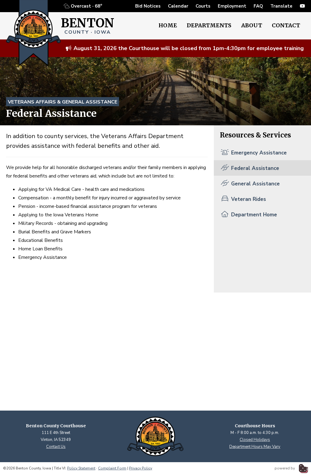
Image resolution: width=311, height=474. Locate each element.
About (251, 25)
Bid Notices (148, 6)
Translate (281, 6)
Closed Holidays (255, 439)
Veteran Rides (248, 199)
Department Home (253, 214)
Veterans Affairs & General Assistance (62, 102)
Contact (286, 25)
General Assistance (255, 183)
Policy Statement (81, 468)
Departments (209, 25)
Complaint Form (112, 468)
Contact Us (56, 446)
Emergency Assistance (258, 152)
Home (168, 25)
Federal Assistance (254, 168)
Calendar (178, 6)
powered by (285, 468)
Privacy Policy (140, 468)
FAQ (258, 6)
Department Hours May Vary (254, 446)
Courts (203, 6)
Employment (232, 6)
